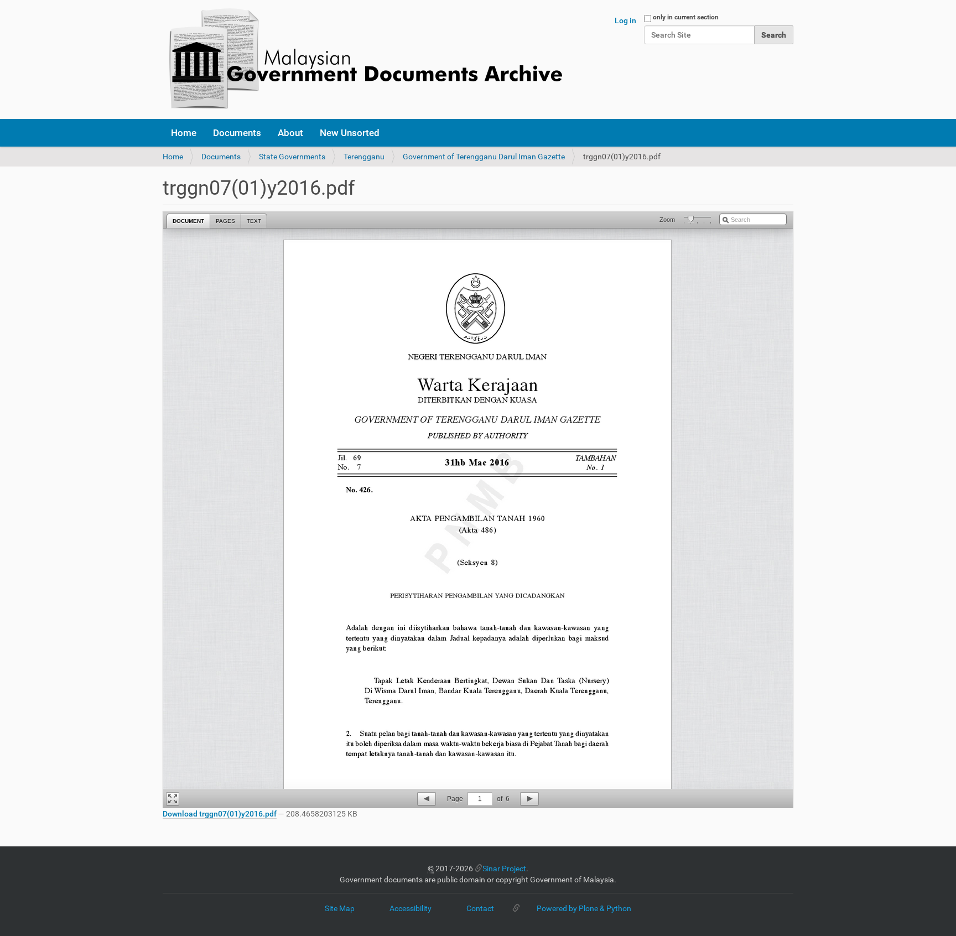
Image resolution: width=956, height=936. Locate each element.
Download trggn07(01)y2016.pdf (220, 813)
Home (183, 132)
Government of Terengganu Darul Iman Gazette (484, 156)
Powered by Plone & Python (584, 908)
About (290, 132)
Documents (237, 132)
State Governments (292, 156)
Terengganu (364, 156)
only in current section (686, 17)
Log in (625, 20)
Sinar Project (504, 868)
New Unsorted (350, 132)
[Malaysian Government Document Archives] (362, 59)
